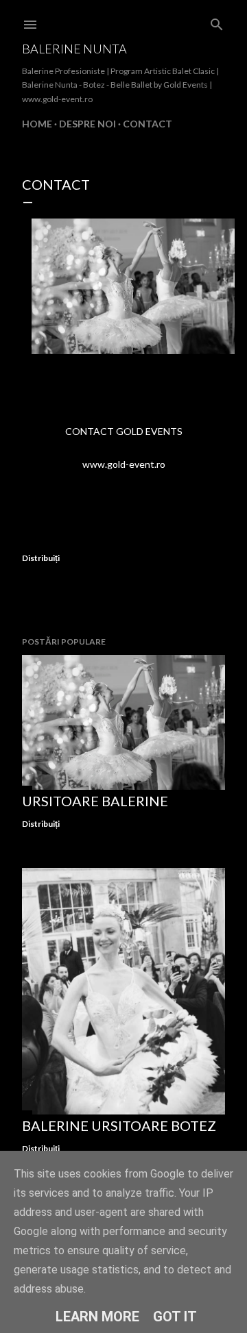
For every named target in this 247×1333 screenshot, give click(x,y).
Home (37, 123)
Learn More (97, 1316)
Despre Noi (87, 123)
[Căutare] (217, 21)
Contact (147, 123)
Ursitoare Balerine (95, 801)
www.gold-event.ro (123, 464)
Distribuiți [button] (41, 558)
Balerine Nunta (74, 48)
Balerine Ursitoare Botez (119, 1125)
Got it (175, 1316)
